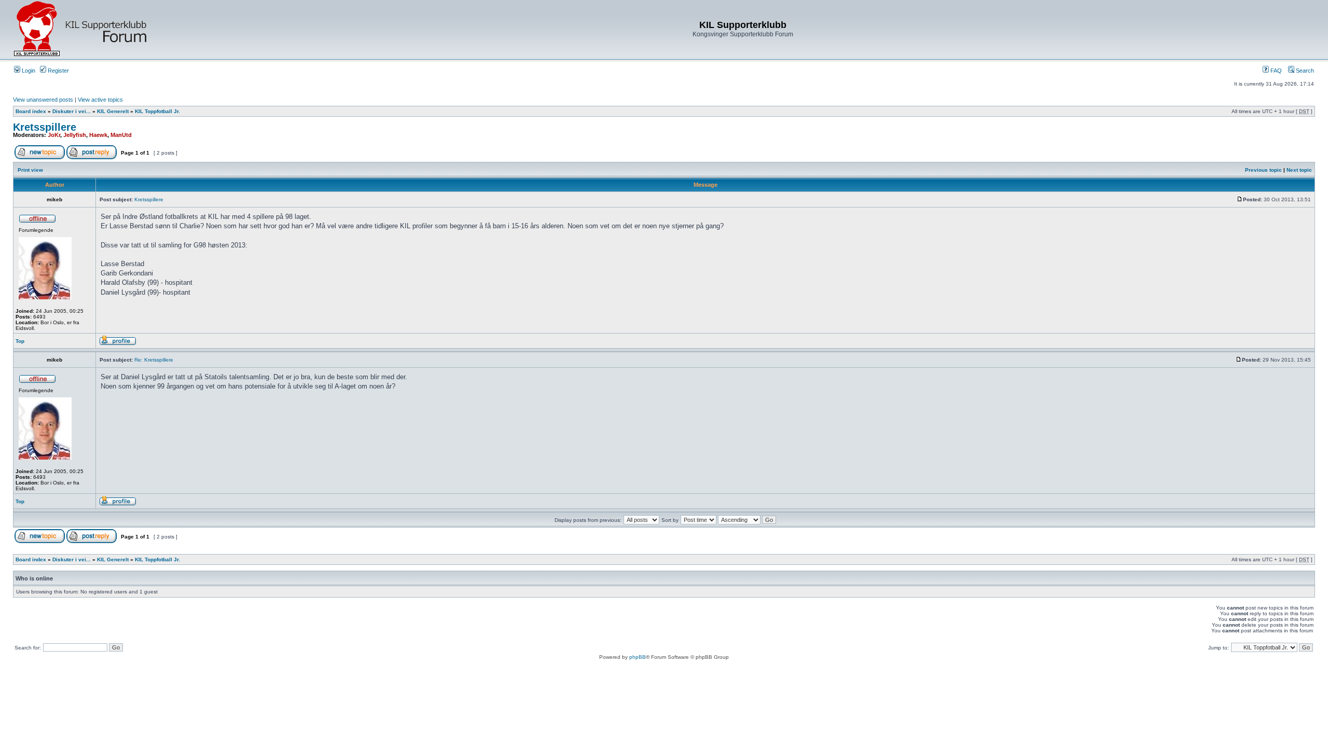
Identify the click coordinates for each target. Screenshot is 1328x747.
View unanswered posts (43, 99)
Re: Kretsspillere (153, 360)
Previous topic (1263, 170)
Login (27, 70)
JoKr (54, 135)
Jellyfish (74, 135)
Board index (31, 111)
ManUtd (121, 135)
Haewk (98, 135)
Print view (30, 170)
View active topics (100, 99)
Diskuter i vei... (71, 111)
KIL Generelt (113, 111)
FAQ (1275, 70)
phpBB (637, 657)
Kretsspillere (44, 127)
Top (20, 341)
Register (57, 70)
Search (1304, 70)
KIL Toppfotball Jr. (157, 111)
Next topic (1299, 170)
